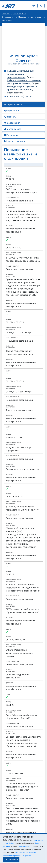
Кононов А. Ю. (19, 14)
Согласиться (11, 859)
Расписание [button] (12, 135)
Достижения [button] (13, 123)
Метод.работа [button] (13, 129)
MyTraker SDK (24, 846)
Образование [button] (13, 104)
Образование (8, 17)
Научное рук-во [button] (14, 141)
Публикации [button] (12, 110)
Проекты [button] (11, 116)
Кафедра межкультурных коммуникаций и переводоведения (20, 74)
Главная (6, 14)
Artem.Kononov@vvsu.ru (19, 96)
